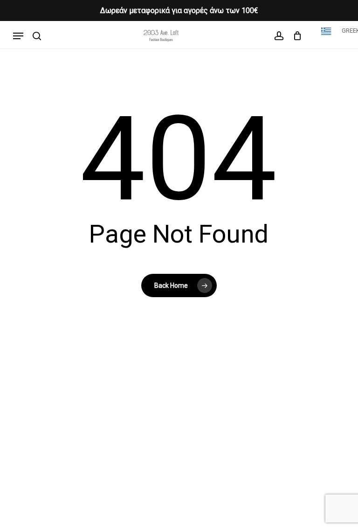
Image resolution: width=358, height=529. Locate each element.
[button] (18, 36)
